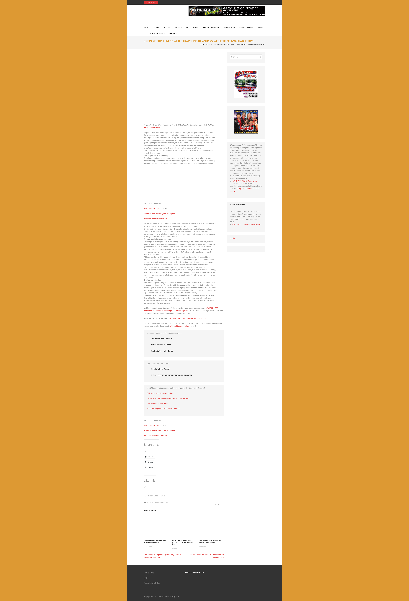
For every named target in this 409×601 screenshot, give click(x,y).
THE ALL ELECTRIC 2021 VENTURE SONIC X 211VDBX (171, 375)
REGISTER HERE (212, 308)
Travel (196, 28)
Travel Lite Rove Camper (160, 369)
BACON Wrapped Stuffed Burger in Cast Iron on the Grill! (168, 398)
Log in (232, 238)
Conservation (229, 28)
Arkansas (159, 502)
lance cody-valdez (151, 496)
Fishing (167, 28)
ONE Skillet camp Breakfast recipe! (160, 393)
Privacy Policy (149, 573)
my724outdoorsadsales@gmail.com (246, 224)
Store (260, 28)
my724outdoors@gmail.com (180, 326)
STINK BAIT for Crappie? (153, 209)
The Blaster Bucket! (157, 33)
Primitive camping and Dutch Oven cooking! (163, 409)
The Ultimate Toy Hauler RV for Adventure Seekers (156, 541)
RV (187, 28)
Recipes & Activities (211, 28)
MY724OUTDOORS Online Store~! (245, 181)
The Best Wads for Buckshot (162, 351)
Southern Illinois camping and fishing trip (159, 214)
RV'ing (163, 496)
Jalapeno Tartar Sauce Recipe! (155, 219)
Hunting (156, 28)
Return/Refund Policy (152, 583)
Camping (178, 28)
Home (146, 28)
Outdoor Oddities (246, 28)
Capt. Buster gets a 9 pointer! (162, 338)
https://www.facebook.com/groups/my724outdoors (186, 318)
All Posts (151, 502)
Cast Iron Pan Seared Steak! (157, 403)
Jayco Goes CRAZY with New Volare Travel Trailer (210, 541)
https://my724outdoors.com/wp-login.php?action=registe (165, 311)
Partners (173, 33)
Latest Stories (151, 2)
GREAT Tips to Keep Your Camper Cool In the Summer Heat (182, 542)
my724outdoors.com (152, 127)
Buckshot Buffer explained (161, 345)
